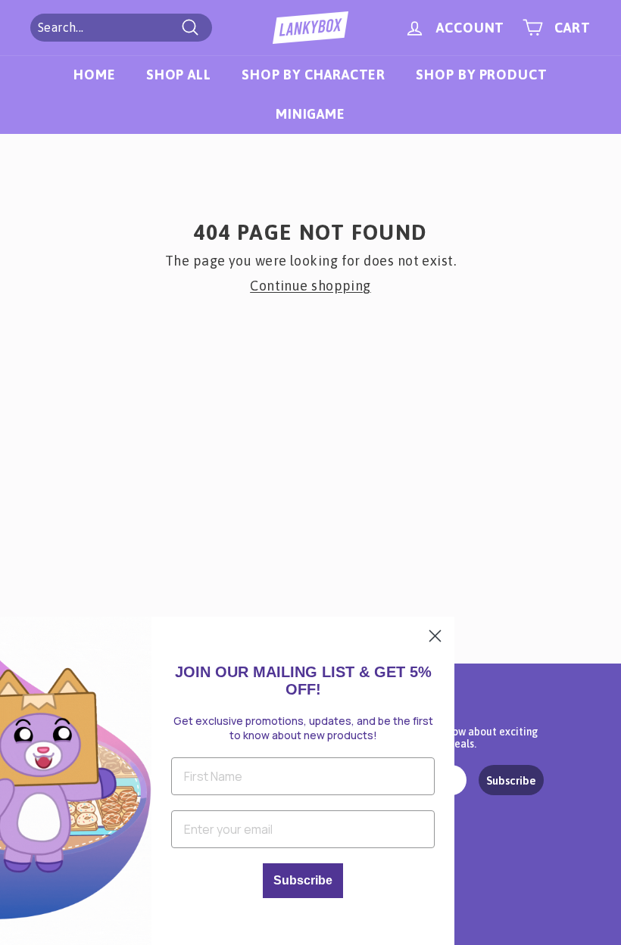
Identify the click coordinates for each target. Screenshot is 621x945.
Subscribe (511, 780)
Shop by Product (482, 74)
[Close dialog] (435, 636)
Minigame (310, 114)
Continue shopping (310, 286)
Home (94, 74)
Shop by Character (313, 74)
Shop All (178, 74)
